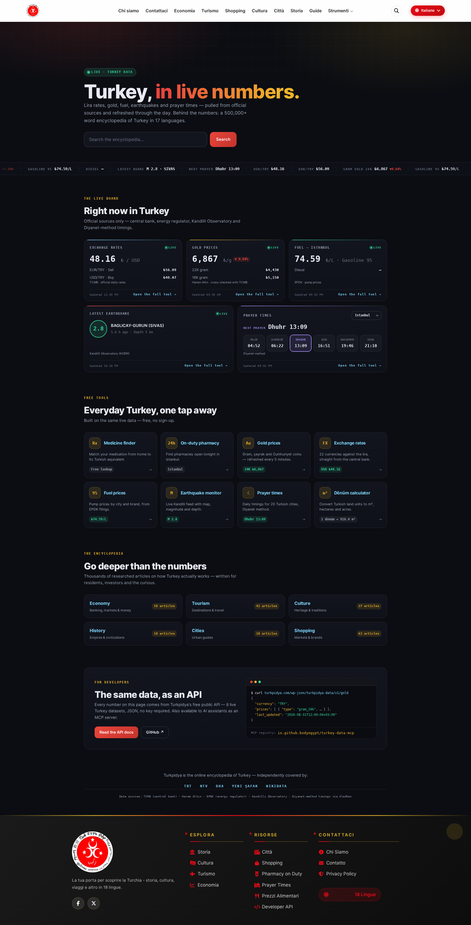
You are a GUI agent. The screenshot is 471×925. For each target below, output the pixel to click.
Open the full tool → (154, 294)
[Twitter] (93, 903)
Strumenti (338, 10)
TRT (188, 786)
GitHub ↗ (155, 732)
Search (223, 139)
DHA (220, 786)
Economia (184, 10)
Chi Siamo (337, 852)
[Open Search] (396, 10)
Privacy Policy (341, 873)
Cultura (259, 10)
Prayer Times (276, 885)
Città (279, 10)
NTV (204, 786)
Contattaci (157, 10)
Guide (315, 10)
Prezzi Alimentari (280, 896)
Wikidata (276, 786)
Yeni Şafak (245, 786)
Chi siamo (128, 10)
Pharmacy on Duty (282, 873)
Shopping (235, 10)
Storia (297, 10)
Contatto (335, 863)
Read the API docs (116, 732)
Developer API (277, 906)
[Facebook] (78, 903)
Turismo (210, 10)
